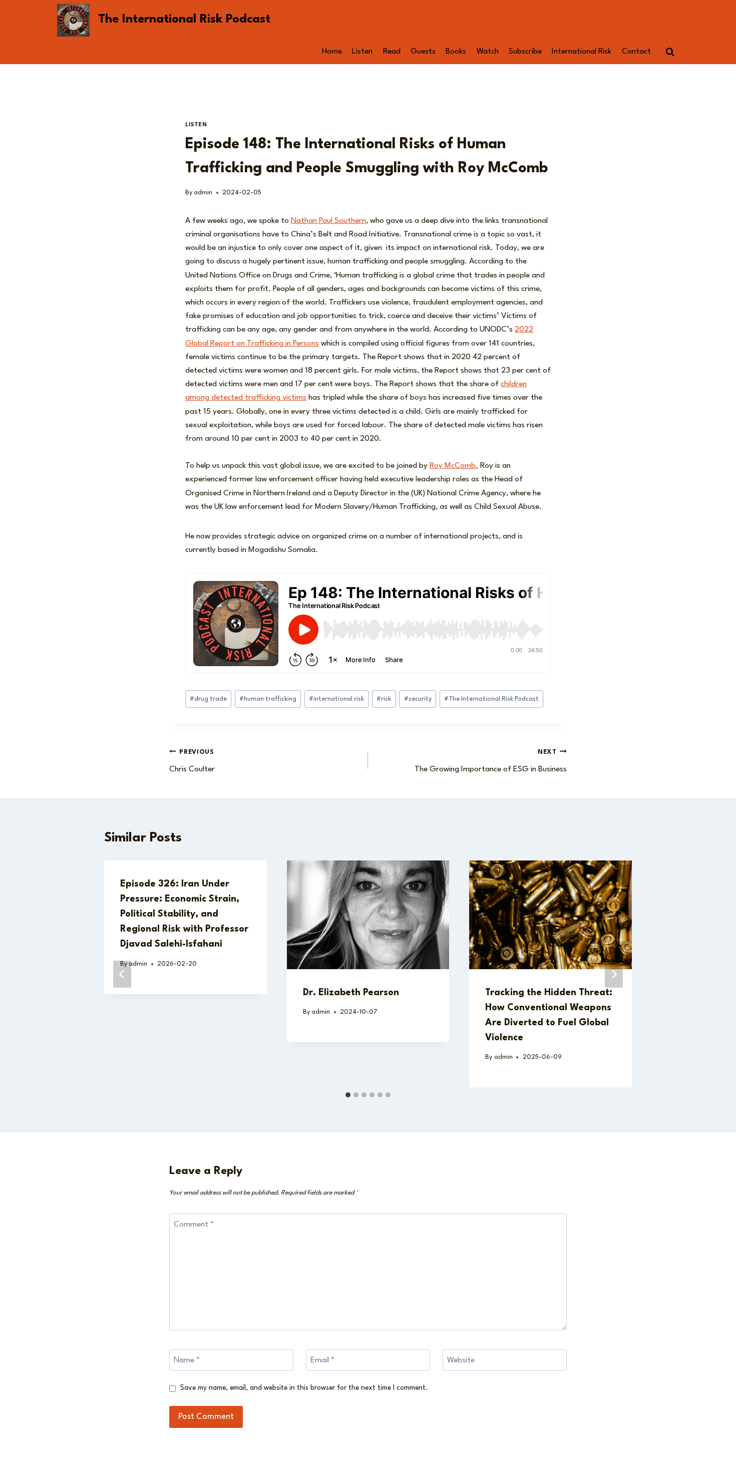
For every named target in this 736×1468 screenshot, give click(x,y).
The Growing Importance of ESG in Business (491, 761)
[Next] (614, 974)
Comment (194, 1225)
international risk (336, 699)
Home (332, 52)
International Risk (581, 52)
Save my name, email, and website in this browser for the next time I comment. (304, 1387)
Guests (423, 52)
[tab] (347, 1094)
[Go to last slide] (122, 974)
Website (461, 1360)
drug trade (208, 699)
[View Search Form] (670, 52)
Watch (488, 52)
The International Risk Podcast (491, 699)
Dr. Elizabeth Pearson (351, 992)
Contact (636, 52)
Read (392, 52)
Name (187, 1360)
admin (203, 192)
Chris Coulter (192, 761)
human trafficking (267, 699)
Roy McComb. (454, 466)
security (418, 699)
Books (456, 52)
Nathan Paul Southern (328, 221)
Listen (362, 52)
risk (384, 699)
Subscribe (525, 52)
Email (322, 1360)
